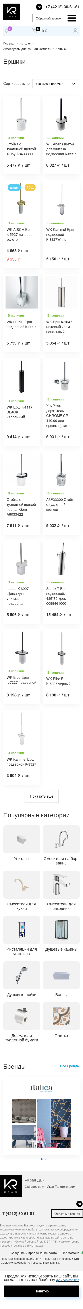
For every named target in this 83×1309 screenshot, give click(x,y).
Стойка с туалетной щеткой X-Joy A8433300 (21, 149)
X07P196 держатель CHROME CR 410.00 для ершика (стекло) (59, 415)
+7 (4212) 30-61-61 (62, 6)
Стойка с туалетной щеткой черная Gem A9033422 (21, 507)
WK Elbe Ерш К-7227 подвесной (21, 680)
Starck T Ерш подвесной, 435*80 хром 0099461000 (57, 596)
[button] (41, 1159)
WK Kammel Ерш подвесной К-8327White (60, 234)
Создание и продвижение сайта (34, 1252)
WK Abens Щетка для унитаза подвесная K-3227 (61, 149)
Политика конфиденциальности (21, 1258)
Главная (9, 43)
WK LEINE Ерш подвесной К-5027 (21, 324)
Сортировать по (16, 83)
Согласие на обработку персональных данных (30, 1262)
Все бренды (70, 1066)
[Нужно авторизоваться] (6, 31)
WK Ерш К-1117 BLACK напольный (20, 412)
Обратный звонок (48, 18)
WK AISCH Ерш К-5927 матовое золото (20, 234)
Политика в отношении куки (61, 1258)
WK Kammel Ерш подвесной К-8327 (21, 762)
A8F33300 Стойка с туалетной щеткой (60, 504)
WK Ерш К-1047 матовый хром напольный (59, 326)
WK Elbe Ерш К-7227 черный (58, 681)
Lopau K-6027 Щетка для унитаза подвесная (18, 596)
